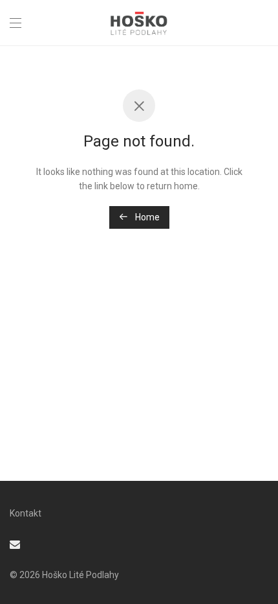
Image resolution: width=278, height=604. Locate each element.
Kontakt (25, 513)
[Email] (15, 544)
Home (146, 217)
